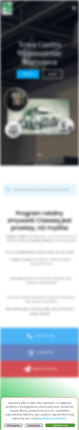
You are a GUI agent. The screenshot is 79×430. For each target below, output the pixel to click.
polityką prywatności (53, 418)
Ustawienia (34, 425)
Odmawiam (13, 425)
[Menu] (74, 8)
